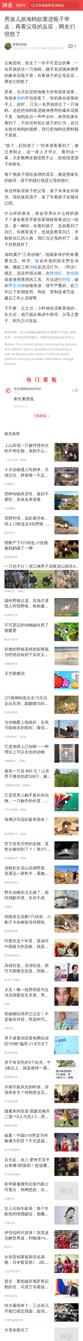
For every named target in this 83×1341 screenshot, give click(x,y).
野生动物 (16, 285)
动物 (33, 267)
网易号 (21, 5)
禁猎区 (56, 273)
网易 (7, 5)
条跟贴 (41, 415)
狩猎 (66, 279)
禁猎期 (72, 273)
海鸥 (21, 98)
